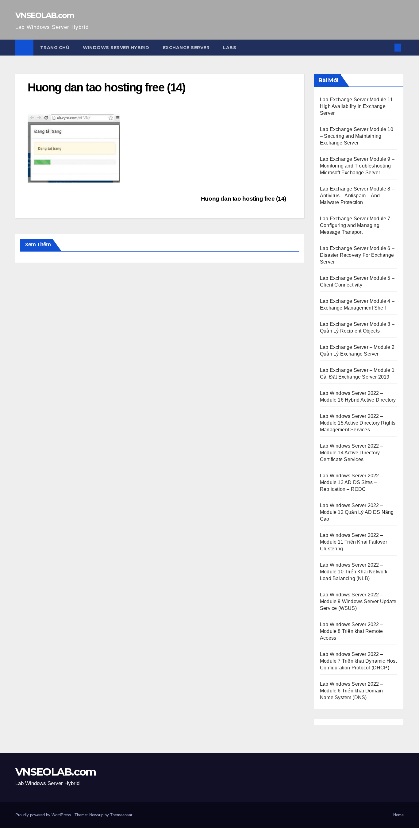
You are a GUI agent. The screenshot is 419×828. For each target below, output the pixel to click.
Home (398, 815)
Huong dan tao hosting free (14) (244, 198)
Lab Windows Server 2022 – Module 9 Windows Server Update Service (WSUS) (358, 601)
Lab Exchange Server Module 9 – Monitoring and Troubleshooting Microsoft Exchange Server (357, 165)
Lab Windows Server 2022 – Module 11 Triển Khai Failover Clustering (353, 542)
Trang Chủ (55, 47)
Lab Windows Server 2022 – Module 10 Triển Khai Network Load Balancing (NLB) (354, 571)
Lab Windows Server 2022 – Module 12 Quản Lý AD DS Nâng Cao (357, 512)
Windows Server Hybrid (116, 47)
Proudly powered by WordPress (43, 815)
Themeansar (121, 815)
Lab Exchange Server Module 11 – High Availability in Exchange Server (358, 106)
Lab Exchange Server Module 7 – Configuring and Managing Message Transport (357, 225)
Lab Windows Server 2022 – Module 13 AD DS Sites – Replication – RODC (351, 482)
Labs (229, 47)
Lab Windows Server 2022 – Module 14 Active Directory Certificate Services (351, 452)
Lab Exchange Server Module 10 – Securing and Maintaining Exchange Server (356, 136)
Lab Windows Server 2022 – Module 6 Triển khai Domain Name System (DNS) (351, 690)
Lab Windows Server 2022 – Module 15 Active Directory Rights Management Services (358, 423)
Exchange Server (186, 47)
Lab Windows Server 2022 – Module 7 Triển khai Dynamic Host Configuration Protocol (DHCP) (358, 661)
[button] (388, 47)
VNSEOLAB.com (44, 15)
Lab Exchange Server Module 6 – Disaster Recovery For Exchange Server (357, 255)
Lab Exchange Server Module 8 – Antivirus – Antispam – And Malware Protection (357, 195)
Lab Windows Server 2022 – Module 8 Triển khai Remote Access (351, 631)
